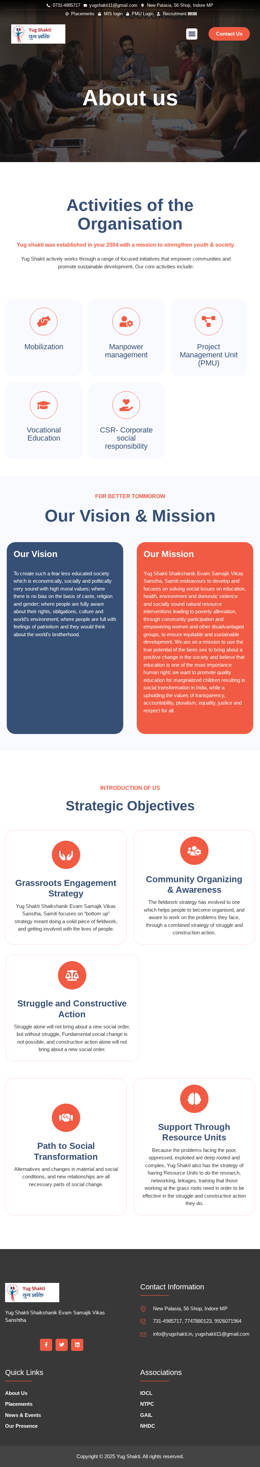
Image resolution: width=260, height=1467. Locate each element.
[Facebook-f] (46, 1345)
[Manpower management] (126, 321)
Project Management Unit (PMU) (209, 354)
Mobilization (43, 346)
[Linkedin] (77, 1345)
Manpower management (126, 350)
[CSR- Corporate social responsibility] (126, 405)
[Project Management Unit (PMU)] (208, 321)
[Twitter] (62, 1345)
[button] (191, 34)
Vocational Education (44, 434)
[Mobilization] (44, 321)
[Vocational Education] (44, 405)
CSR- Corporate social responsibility (126, 438)
